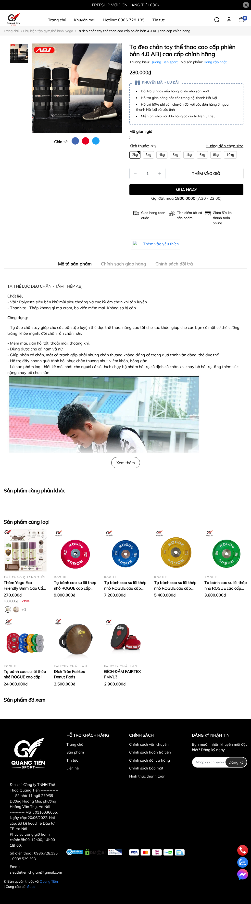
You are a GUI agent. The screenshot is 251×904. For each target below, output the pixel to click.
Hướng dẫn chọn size (224, 145)
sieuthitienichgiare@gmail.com (36, 872)
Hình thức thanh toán (147, 776)
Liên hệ (72, 768)
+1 (24, 609)
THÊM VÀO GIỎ (206, 173)
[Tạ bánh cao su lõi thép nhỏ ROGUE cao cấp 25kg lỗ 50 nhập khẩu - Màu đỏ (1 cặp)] (75, 550)
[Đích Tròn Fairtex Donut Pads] (75, 639)
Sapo (31, 886)
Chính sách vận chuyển (149, 744)
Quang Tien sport (165, 62)
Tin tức (72, 760)
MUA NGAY (186, 189)
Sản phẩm (75, 752)
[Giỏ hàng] (241, 19)
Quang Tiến (49, 881)
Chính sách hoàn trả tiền (150, 752)
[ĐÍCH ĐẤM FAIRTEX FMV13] (125, 639)
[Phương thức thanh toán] (157, 852)
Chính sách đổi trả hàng (149, 760)
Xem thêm (125, 462)
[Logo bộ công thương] (94, 851)
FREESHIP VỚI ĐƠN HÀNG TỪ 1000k (125, 4)
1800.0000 (185, 198)
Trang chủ (74, 744)
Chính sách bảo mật (146, 768)
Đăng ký (236, 762)
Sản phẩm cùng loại (27, 522)
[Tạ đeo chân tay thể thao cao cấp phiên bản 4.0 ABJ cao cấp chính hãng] (77, 88)
